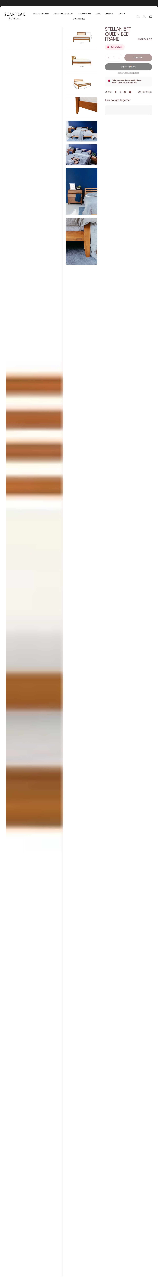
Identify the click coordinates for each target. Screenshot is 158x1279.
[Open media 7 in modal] (81, 154)
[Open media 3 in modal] (81, 60)
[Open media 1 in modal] (34, 652)
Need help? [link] (147, 92)
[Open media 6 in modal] (81, 131)
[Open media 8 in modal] (81, 191)
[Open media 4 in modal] (81, 84)
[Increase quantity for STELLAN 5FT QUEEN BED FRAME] (119, 57)
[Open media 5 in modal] (81, 107)
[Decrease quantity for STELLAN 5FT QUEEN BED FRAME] (108, 57)
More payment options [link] (128, 73)
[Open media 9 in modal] (81, 241)
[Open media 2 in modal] (81, 37)
